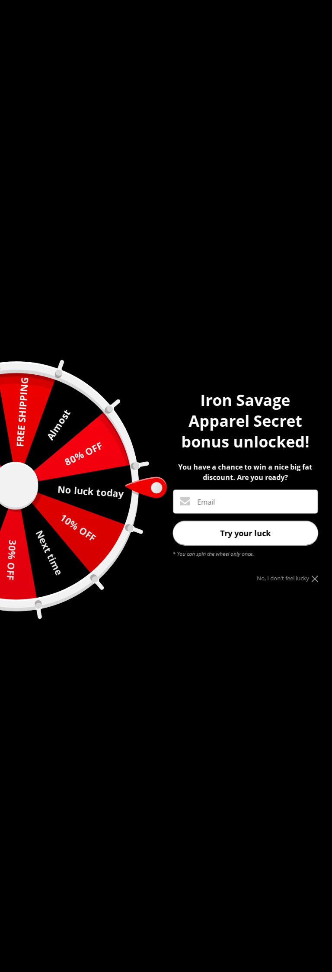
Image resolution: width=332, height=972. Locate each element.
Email (206, 502)
